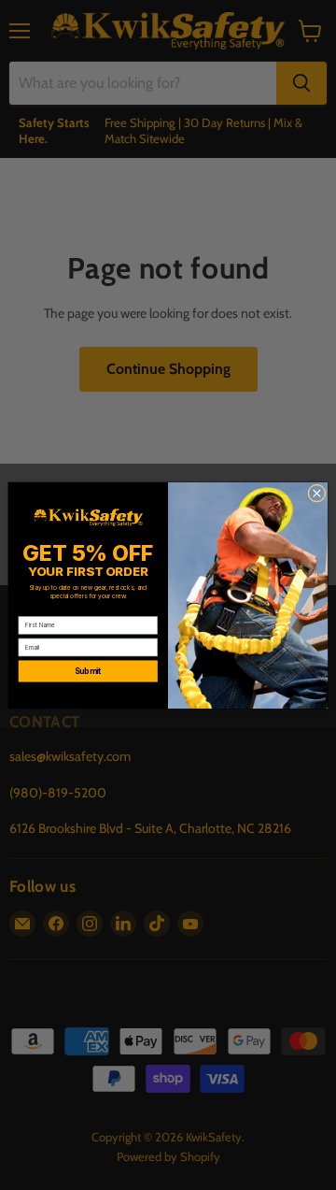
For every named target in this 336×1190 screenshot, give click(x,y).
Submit (88, 671)
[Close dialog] (317, 493)
